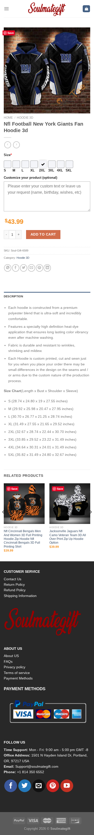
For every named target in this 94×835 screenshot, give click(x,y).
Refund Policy (15, 590)
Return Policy (14, 584)
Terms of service (17, 673)
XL (32, 170)
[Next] (90, 522)
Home (8, 117)
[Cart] (86, 8)
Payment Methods (18, 678)
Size (8, 155)
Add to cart (43, 234)
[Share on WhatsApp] (7, 267)
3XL (51, 170)
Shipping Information (20, 596)
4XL (60, 170)
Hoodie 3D (25, 117)
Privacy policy (14, 667)
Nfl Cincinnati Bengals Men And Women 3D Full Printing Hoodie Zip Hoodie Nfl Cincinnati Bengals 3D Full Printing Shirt (23, 538)
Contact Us (12, 579)
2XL (42, 170)
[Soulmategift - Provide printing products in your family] (47, 8)
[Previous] (3, 522)
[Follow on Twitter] (24, 785)
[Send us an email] (38, 785)
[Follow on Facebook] (10, 785)
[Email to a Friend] (31, 267)
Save (11, 33)
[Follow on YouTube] (66, 785)
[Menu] (6, 8)
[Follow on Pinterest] (52, 785)
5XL (69, 170)
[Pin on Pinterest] (39, 267)
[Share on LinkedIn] (47, 267)
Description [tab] (13, 296)
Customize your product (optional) (30, 177)
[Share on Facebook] (15, 267)
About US (11, 656)
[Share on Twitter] (23, 267)
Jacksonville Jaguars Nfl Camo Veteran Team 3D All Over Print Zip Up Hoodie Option (67, 536)
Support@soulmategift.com (36, 766)
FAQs (8, 662)
